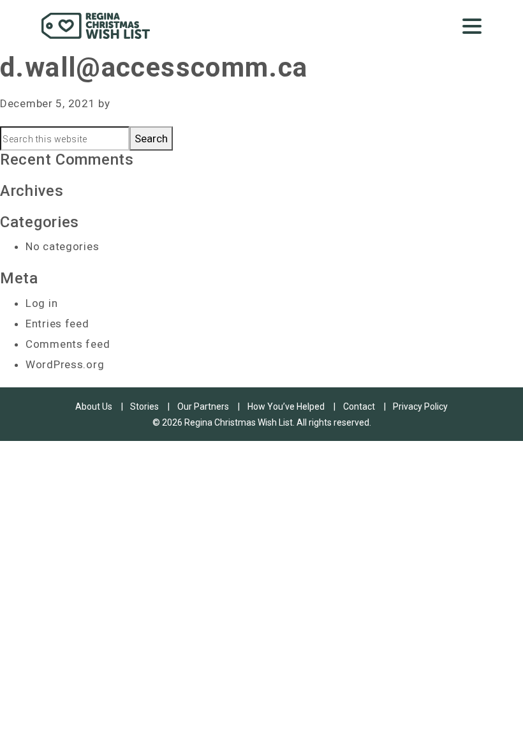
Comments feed (68, 344)
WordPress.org (65, 364)
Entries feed (57, 323)
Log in (41, 303)
